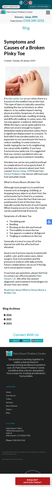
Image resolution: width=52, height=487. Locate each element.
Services (9, 402)
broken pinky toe (15, 98)
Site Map (5, 459)
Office (8, 399)
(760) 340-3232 (33, 20)
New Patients (11, 406)
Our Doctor (11, 395)
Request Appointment (32, 481)
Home (8, 392)
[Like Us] (21, 3)
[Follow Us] (26, 3)
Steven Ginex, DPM (23, 170)
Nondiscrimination (16, 459)
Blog (8, 413)
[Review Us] (30, 3)
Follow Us (26, 341)
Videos (9, 409)
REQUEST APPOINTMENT (39, 7)
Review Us (38, 341)
